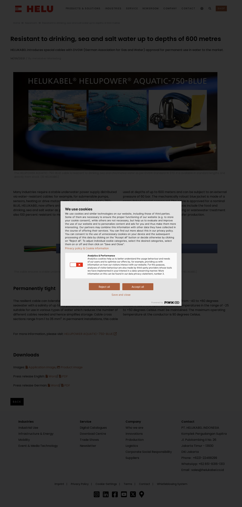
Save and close (121, 294)
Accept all (138, 286)
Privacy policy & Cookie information (87, 248)
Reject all (104, 286)
